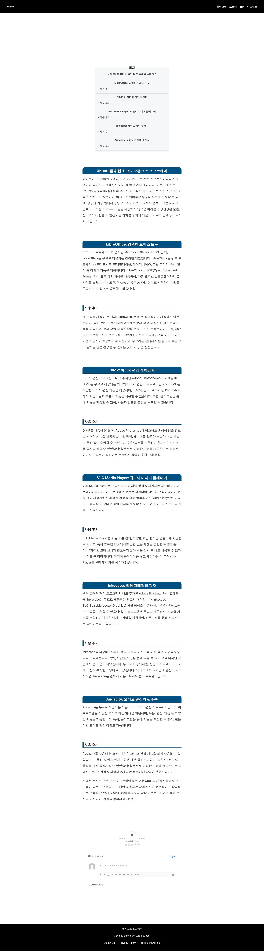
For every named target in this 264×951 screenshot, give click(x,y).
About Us (109, 942)
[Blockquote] (124, 874)
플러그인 (222, 6)
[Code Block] (128, 874)
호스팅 (233, 6)
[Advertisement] (132, 35)
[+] (138, 874)
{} (135, 874)
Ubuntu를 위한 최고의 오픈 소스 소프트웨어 (132, 73)
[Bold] (101, 874)
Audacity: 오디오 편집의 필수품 (132, 140)
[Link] (131, 874)
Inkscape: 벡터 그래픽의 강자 (132, 125)
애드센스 (252, 6)
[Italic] (104, 874)
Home (10, 6)
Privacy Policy (128, 942)
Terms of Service (150, 942)
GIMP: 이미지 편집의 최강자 (132, 97)
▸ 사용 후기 (104, 88)
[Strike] (112, 874)
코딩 (242, 6)
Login (172, 856)
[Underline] (108, 874)
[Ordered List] (116, 874)
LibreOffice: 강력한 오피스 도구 (132, 82)
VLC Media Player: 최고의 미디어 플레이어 (132, 111)
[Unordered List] (120, 874)
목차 (132, 67)
